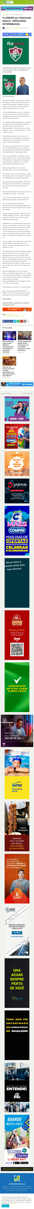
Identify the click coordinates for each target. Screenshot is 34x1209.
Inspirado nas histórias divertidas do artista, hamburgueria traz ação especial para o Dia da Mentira (8, 371)
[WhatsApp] (18, 321)
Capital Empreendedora (8, 315)
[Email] (25, 321)
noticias (18, 315)
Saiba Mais (13, 1203)
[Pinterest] (21, 321)
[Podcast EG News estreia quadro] (9, 335)
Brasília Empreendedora (16, 14)
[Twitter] (15, 321)
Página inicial (5, 14)
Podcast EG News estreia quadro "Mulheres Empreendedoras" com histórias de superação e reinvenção (8, 347)
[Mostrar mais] (28, 321)
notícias (23, 315)
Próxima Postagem (27, 393)
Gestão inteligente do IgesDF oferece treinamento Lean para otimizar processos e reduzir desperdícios (24, 346)
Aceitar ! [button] (5, 1206)
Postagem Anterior (6, 393)
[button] (2, 2)
